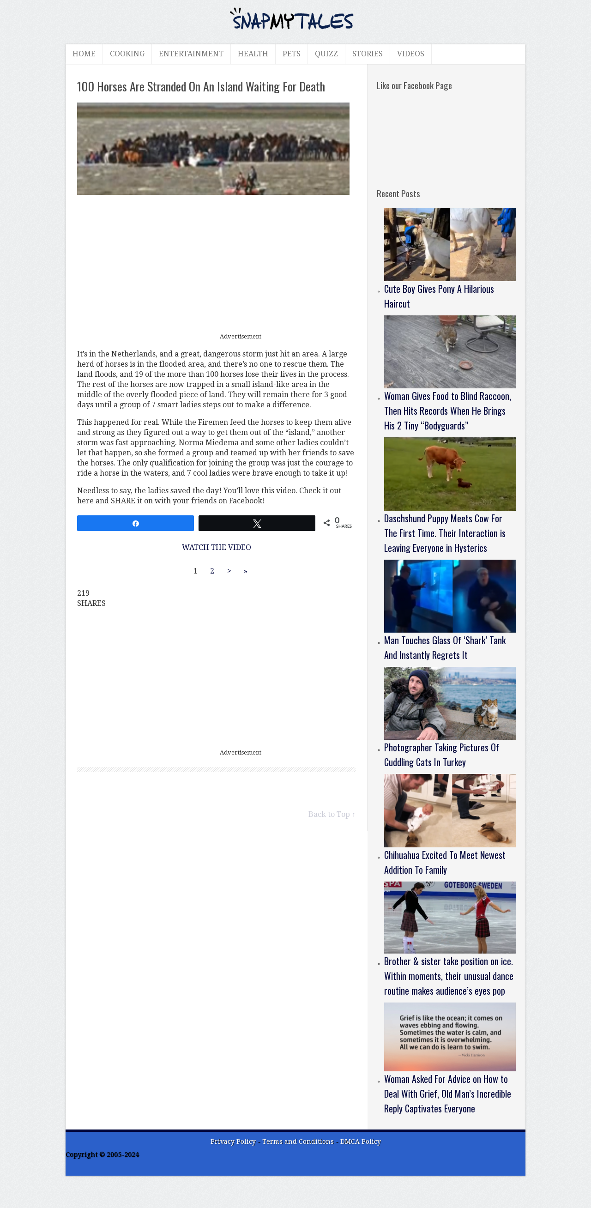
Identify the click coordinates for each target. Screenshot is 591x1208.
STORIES (367, 53)
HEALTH (253, 53)
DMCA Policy (360, 1141)
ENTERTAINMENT (191, 53)
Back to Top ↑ (332, 814)
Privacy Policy (233, 1141)
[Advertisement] (216, 264)
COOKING (127, 53)
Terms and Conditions (299, 1141)
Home (84, 53)
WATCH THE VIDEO (216, 547)
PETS (292, 53)
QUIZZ (326, 53)
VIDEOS (410, 53)
